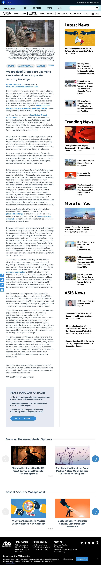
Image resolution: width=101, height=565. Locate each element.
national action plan (15, 272)
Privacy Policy (10, 563)
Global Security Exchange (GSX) (65, 549)
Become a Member (61, 545)
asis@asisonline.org (40, 545)
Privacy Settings (68, 559)
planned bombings (14, 214)
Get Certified (58, 547)
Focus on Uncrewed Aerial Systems (22, 87)
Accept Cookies (82, 559)
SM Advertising (59, 551)
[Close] (98, 559)
